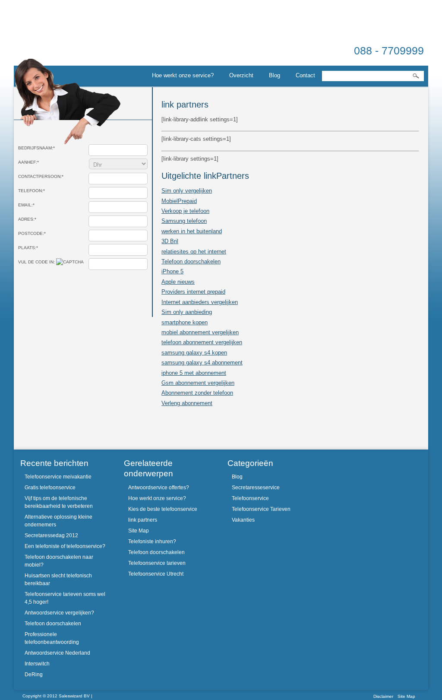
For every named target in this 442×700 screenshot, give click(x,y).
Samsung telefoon (184, 221)
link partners (142, 520)
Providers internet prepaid (193, 291)
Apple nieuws (178, 282)
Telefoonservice (250, 498)
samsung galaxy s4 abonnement (202, 362)
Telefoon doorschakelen (191, 261)
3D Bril (169, 241)
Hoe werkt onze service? (183, 75)
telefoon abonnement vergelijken (201, 342)
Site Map (138, 531)
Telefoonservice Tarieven (261, 509)
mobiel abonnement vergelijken (200, 332)
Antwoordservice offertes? (158, 488)
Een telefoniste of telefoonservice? (65, 546)
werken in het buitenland (191, 231)
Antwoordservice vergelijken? (59, 613)
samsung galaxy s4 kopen (194, 352)
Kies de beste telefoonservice (162, 509)
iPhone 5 (172, 271)
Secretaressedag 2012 (51, 535)
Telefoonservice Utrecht (155, 574)
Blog (274, 75)
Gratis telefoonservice (50, 488)
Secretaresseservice (256, 488)
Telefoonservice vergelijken (61, 40)
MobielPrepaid (179, 201)
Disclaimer (383, 696)
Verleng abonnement (186, 403)
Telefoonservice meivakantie (58, 477)
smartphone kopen (184, 322)
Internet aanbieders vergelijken (199, 302)
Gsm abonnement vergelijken (197, 383)
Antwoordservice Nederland (57, 653)
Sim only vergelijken (186, 190)
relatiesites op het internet (193, 251)
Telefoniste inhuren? (152, 541)
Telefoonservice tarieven (157, 563)
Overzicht (241, 75)
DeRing (34, 674)
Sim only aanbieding (186, 312)
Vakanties (243, 520)
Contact (305, 75)
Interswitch (37, 664)
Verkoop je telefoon (185, 211)
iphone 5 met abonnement (193, 373)
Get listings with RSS (337, 469)
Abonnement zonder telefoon (197, 393)
